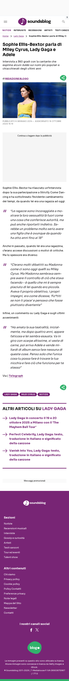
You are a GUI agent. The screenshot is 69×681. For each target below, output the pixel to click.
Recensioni (35, 30)
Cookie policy (12, 584)
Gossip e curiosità (14, 538)
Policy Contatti (12, 588)
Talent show (11, 557)
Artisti (48, 30)
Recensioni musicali (15, 528)
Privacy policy (12, 579)
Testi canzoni (11, 547)
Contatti (8, 612)
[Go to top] (62, 670)
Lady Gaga (19, 36)
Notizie (6, 30)
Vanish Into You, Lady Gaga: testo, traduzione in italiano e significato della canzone (35, 455)
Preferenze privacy (14, 593)
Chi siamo (9, 574)
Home (6, 36)
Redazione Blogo (17, 78)
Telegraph (16, 375)
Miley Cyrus (28, 394)
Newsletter (10, 608)
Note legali (10, 598)
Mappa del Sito (12, 603)
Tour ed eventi (12, 552)
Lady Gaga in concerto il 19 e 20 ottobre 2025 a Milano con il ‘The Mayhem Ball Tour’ (34, 422)
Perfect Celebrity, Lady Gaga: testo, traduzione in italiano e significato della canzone (36, 439)
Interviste (20, 30)
